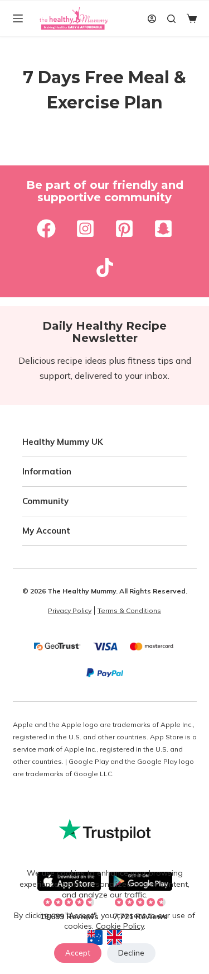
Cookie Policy (120, 926)
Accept (77, 952)
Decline (131, 952)
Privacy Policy (69, 610)
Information (46, 471)
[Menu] (18, 18)
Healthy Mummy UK (62, 441)
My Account (46, 530)
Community (45, 501)
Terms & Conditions (129, 610)
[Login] (152, 19)
